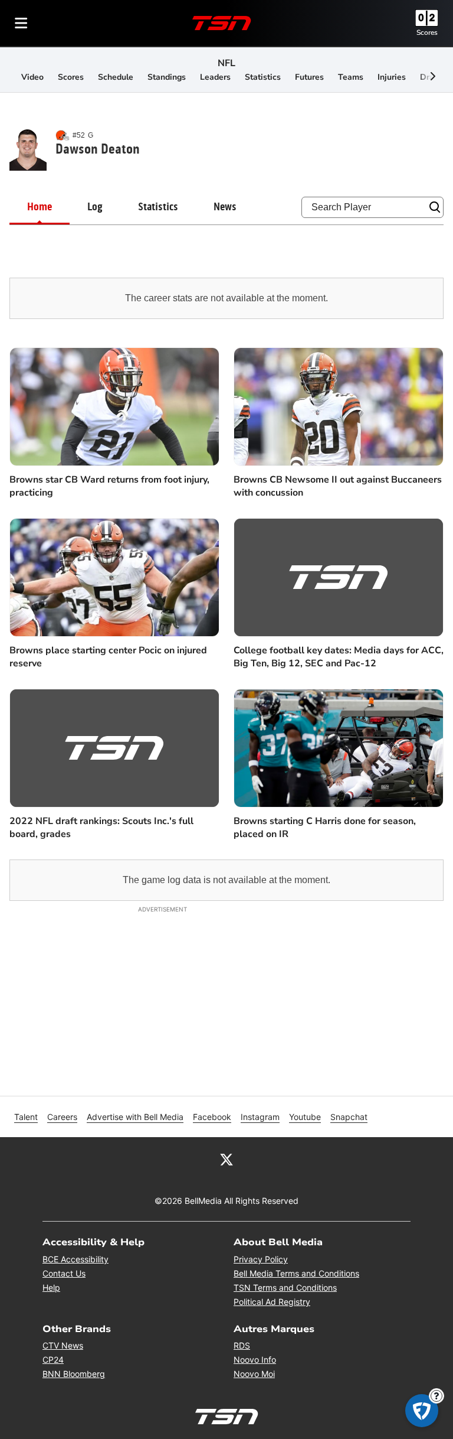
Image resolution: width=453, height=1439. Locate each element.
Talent (26, 1117)
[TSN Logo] (221, 23)
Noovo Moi (254, 1374)
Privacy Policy (261, 1259)
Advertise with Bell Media (135, 1117)
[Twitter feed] (226, 1158)
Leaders (215, 77)
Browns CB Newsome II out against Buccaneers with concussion (338, 486)
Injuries (392, 77)
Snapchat (348, 1117)
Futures (309, 77)
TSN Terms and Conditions (285, 1287)
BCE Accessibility (75, 1259)
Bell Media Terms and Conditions (296, 1273)
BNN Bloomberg (73, 1374)
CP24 (53, 1360)
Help (51, 1287)
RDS (242, 1345)
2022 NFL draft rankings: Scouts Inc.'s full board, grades (101, 828)
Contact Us (64, 1273)
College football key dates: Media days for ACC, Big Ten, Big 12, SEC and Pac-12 (339, 657)
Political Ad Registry (272, 1302)
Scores (427, 32)
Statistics (263, 77)
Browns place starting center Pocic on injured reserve (108, 657)
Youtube (305, 1117)
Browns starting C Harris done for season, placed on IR (325, 828)
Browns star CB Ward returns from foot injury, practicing (109, 486)
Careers (62, 1117)
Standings (166, 77)
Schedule (115, 77)
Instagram (260, 1117)
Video (32, 77)
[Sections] (21, 23)
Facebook (212, 1117)
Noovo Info (255, 1360)
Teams (350, 77)
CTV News (62, 1345)
